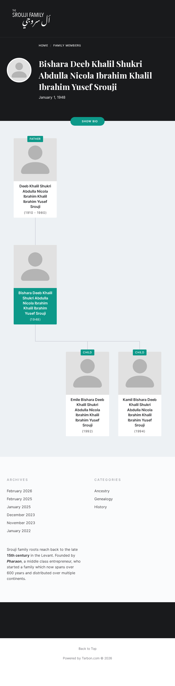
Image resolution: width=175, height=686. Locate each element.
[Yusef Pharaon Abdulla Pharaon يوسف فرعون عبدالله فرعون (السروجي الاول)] (61, 629)
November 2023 (21, 522)
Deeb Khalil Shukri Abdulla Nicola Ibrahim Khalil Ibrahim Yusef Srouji (35, 196)
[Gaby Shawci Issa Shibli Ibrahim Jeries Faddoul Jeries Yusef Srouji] (43, 611)
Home (43, 45)
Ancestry (102, 491)
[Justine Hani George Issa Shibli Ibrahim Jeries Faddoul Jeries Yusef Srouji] (149, 611)
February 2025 (19, 499)
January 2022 (19, 530)
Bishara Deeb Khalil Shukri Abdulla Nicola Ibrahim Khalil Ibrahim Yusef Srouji (35, 303)
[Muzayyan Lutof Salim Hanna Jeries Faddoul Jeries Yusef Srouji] (131, 629)
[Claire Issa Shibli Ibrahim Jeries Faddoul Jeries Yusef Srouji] (149, 629)
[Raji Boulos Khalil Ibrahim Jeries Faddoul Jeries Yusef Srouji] (26, 611)
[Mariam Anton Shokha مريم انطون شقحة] (114, 629)
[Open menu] (162, 18)
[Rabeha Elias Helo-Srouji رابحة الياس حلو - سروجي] (131, 611)
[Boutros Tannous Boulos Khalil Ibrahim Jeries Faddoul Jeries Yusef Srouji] (9, 629)
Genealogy (103, 499)
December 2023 (21, 515)
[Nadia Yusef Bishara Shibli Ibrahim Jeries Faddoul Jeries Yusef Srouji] (114, 611)
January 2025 (19, 507)
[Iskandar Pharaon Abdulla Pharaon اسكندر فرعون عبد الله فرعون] (78, 629)
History (100, 507)
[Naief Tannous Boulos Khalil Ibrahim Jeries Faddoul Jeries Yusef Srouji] (166, 611)
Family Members (67, 45)
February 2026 (19, 491)
